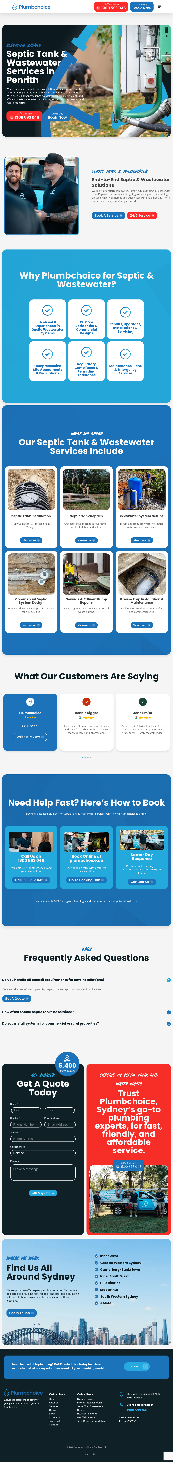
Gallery (52, 1410)
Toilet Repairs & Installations (91, 1421)
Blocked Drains (85, 1399)
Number (15, 1118)
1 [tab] (82, 757)
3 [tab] (88, 757)
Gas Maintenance (86, 1417)
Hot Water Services (87, 1413)
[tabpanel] (30, 722)
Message (14, 1161)
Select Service (17, 1147)
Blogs (52, 1413)
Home (52, 1399)
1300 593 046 (138, 1410)
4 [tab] (90, 757)
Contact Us (54, 1417)
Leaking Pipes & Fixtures (89, 1402)
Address (14, 1133)
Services (53, 1406)
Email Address (52, 1118)
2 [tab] (85, 757)
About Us (53, 1402)
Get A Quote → (42, 1193)
